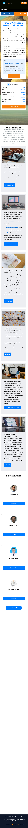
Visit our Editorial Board (13, 608)
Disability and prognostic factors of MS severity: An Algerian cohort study (13, 736)
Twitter (14, 824)
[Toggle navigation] (25, 3)
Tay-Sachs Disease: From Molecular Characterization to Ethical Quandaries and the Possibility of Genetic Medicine (13, 779)
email (6, 232)
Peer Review (8, 301)
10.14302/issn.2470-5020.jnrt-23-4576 (13, 748)
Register (4, 7)
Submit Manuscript (21, 13)
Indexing (7, 464)
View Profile (13, 503)
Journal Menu (7, 14)
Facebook (8, 824)
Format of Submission (11, 244)
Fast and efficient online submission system (11, 799)
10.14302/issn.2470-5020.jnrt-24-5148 (13, 661)
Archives (7, 354)
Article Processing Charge (12, 63)
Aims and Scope (9, 185)
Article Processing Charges (12, 407)
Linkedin (21, 824)
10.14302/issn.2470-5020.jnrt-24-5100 (13, 706)
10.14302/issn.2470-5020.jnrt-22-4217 (13, 793)
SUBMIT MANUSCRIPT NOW (11, 803)
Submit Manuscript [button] (14, 76)
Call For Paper (14, 106)
